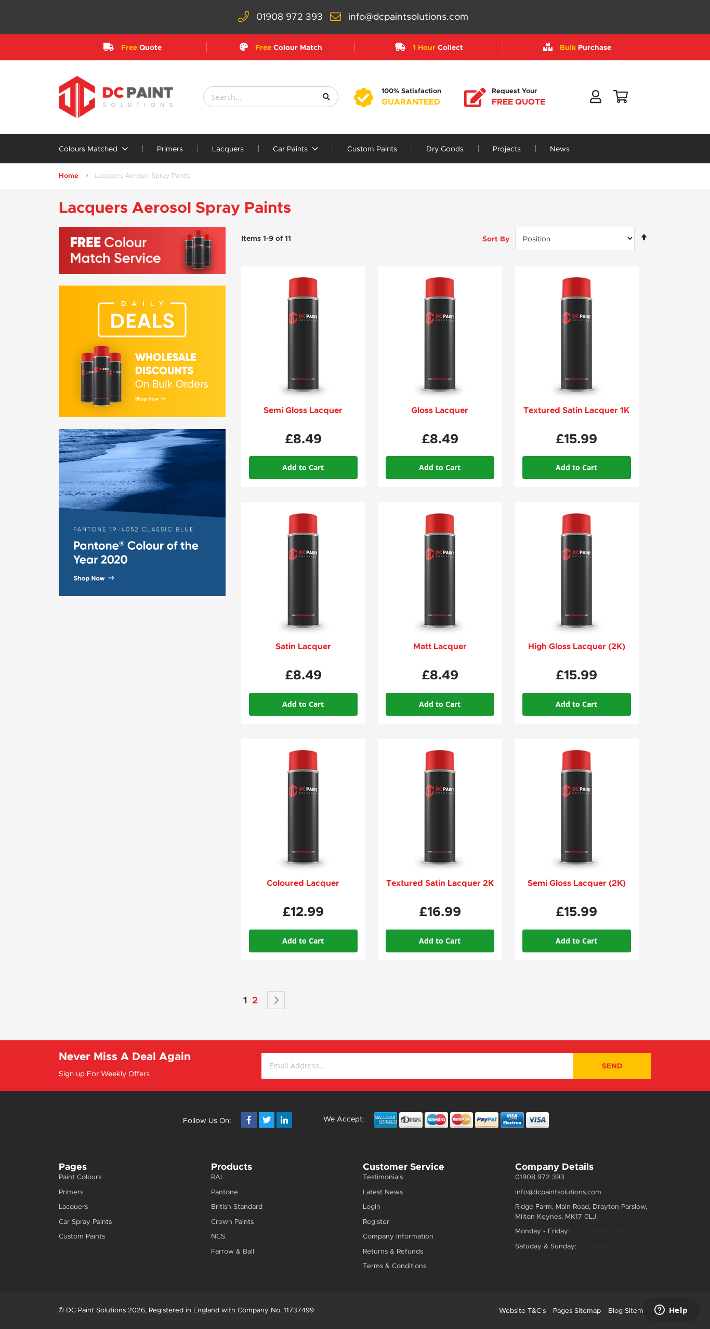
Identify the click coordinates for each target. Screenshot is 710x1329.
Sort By (495, 238)
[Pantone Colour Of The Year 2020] (142, 512)
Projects (507, 148)
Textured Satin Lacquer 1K (576, 410)
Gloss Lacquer (439, 410)
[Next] (276, 1000)
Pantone (224, 1192)
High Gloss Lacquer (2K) (576, 646)
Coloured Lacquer (303, 883)
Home (68, 175)
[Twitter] (266, 1120)
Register (376, 1221)
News (560, 148)
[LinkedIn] (284, 1120)
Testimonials (383, 1176)
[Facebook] (249, 1120)
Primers (170, 148)
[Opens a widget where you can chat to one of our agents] (671, 1311)
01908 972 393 (289, 16)
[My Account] (595, 99)
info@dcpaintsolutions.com (408, 16)
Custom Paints (372, 148)
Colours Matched (89, 148)
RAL (217, 1176)
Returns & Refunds (393, 1251)
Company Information (398, 1236)
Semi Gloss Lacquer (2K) (577, 883)
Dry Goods (445, 148)
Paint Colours (80, 1176)
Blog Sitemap (629, 1310)
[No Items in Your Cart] (620, 99)
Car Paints (291, 148)
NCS (218, 1236)
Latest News (383, 1192)
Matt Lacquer (440, 646)
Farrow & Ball (232, 1251)
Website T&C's (522, 1310)
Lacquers (228, 148)
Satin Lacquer (303, 646)
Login (371, 1206)
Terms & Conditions (394, 1265)
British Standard (236, 1206)
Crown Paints (232, 1221)
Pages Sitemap (577, 1310)
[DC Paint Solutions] (116, 97)
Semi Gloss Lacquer (303, 410)
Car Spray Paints (85, 1221)
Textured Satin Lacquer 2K (440, 883)
